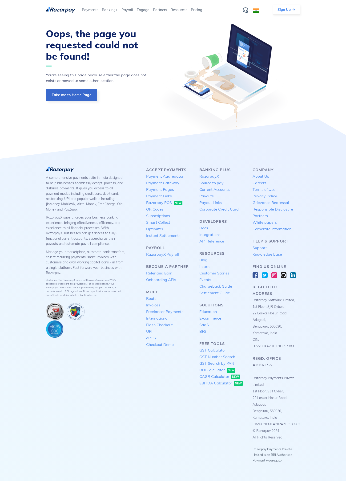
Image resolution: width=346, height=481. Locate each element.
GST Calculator (212, 350)
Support (260, 247)
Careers (259, 182)
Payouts (206, 196)
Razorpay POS (163, 202)
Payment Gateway (162, 182)
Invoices (153, 305)
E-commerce (210, 318)
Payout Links (210, 202)
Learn (204, 266)
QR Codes (155, 209)
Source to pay (211, 182)
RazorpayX (209, 176)
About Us (261, 176)
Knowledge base (267, 254)
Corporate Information (272, 229)
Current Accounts (214, 189)
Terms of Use (264, 189)
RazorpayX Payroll (162, 254)
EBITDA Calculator (220, 383)
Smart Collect (158, 222)
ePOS (151, 338)
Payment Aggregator (165, 176)
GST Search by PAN (216, 363)
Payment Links (159, 196)
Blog (203, 260)
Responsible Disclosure (273, 209)
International (157, 318)
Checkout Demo (160, 344)
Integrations (210, 234)
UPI (149, 331)
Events (205, 279)
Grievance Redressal (271, 202)
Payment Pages (160, 189)
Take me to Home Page (71, 95)
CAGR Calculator (219, 376)
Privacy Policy (265, 196)
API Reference (211, 241)
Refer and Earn (159, 273)
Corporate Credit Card (219, 209)
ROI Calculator (216, 370)
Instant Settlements (163, 235)
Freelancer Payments (164, 311)
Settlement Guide (214, 292)
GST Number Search (217, 356)
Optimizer (154, 229)
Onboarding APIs (161, 279)
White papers (265, 222)
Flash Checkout (159, 324)
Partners (260, 215)
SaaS (204, 324)
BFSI (203, 331)
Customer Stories (214, 273)
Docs (203, 228)
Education (208, 311)
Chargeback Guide (215, 286)
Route (151, 298)
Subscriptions (158, 215)
